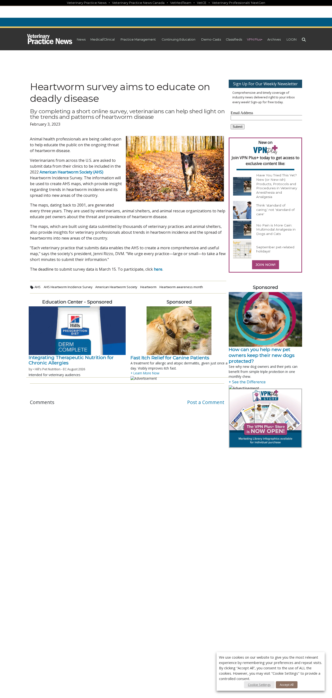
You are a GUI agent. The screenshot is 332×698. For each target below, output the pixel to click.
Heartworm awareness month (181, 287)
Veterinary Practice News (86, 3)
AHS (38, 287)
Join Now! (265, 265)
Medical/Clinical (102, 39)
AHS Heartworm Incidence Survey (68, 287)
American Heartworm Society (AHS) (71, 172)
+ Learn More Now (145, 373)
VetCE (201, 3)
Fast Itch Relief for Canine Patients (170, 358)
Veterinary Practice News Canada (138, 3)
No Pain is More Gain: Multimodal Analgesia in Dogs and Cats (276, 229)
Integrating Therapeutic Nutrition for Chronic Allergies (71, 360)
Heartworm (148, 287)
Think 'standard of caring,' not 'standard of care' (275, 209)
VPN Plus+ (254, 39)
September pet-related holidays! (275, 249)
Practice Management (138, 39)
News (81, 39)
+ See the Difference (247, 382)
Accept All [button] (287, 684)
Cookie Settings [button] (259, 684)
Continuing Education (178, 39)
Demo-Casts (211, 39)
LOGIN (292, 39)
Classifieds (234, 39)
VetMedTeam (180, 3)
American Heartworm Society (116, 287)
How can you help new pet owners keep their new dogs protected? (262, 355)
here (158, 269)
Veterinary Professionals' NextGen (238, 3)
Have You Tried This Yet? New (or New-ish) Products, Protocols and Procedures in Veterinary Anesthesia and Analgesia (276, 185)
